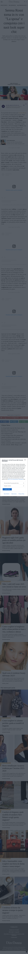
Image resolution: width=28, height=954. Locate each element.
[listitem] (14, 483)
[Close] (25, 460)
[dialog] (14, 477)
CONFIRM (7, 489)
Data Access (14, 493)
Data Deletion (6, 493)
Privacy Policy (21, 493)
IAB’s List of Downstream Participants (15, 479)
